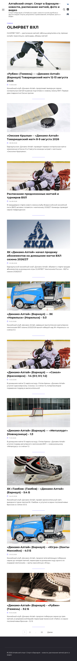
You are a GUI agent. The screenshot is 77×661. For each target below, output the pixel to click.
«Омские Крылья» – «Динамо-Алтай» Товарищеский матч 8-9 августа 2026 (33, 137)
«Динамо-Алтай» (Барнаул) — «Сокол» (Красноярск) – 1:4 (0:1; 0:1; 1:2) (34, 374)
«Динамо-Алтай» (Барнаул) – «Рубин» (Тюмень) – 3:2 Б (33, 607)
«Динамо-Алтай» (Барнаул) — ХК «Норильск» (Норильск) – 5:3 (30, 315)
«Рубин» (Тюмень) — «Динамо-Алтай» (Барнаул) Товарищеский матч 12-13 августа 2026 (37, 77)
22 (42, 632)
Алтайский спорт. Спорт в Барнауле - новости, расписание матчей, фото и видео (34, 7)
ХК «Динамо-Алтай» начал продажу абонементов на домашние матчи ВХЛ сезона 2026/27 (34, 256)
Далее (50, 632)
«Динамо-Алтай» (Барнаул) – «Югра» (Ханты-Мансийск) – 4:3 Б (38, 548)
